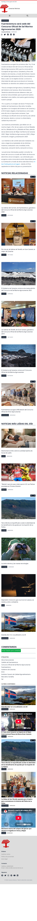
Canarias (4, 215)
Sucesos (4, 833)
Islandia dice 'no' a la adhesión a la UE (13, 635)
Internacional (5, 638)
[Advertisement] (18, 902)
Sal (2, 679)
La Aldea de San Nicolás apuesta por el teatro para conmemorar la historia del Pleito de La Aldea (16, 801)
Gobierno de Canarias (8, 669)
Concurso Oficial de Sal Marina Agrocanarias (15, 665)
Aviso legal (4, 859)
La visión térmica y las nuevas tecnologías (14, 563)
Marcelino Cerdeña (7, 677)
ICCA (2, 672)
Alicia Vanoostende (7, 660)
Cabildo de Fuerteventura (9, 662)
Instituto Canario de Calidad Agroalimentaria (15, 674)
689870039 (10, 866)
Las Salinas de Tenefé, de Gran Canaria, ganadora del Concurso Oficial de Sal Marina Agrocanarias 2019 (17, 332)
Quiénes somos (5, 854)
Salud (3, 605)
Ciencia (3, 456)
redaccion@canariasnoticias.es (14, 868)
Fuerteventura (5, 20)
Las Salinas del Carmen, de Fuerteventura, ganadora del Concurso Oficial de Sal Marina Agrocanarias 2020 (18, 210)
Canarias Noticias (5, 32)
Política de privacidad (7, 856)
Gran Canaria (5, 805)
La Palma (4, 530)
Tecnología (4, 567)
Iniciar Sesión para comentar (11, 651)
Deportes (4, 489)
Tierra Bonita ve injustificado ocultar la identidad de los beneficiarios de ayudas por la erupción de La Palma (18, 525)
